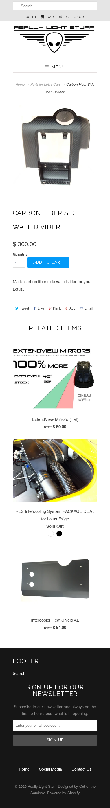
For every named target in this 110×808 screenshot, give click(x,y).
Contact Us (81, 769)
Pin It (57, 308)
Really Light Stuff (42, 786)
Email (88, 308)
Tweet (24, 308)
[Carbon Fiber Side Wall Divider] (55, 147)
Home (24, 769)
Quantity (20, 254)
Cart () (53, 17)
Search (19, 673)
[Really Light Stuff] (55, 41)
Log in (29, 17)
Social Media (50, 769)
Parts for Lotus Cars (45, 84)
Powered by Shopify (63, 792)
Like (41, 308)
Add (72, 308)
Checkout (76, 17)
